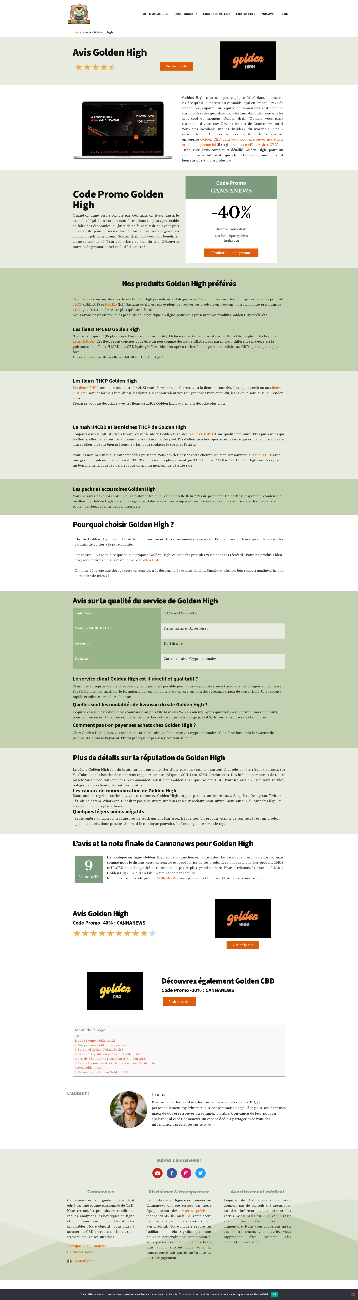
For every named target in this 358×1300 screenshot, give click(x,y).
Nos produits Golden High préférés (103, 1045)
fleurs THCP (89, 388)
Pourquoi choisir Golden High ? (100, 1049)
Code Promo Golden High (96, 1040)
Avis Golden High (89, 1067)
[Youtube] (157, 1173)
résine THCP (262, 455)
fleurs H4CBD (84, 341)
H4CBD (111, 304)
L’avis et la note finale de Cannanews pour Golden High (118, 1063)
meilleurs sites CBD (261, 145)
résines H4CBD (201, 434)
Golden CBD (149, 560)
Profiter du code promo (231, 253)
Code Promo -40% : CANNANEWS (109, 922)
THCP (77, 304)
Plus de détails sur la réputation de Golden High (112, 1058)
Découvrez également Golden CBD (103, 1072)
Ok (275, 1294)
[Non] (353, 1294)
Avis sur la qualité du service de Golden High (110, 1054)
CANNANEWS (167, 878)
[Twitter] (200, 1173)
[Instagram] (186, 1173)
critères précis (192, 1211)
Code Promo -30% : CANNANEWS (197, 990)
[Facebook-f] (172, 1173)
